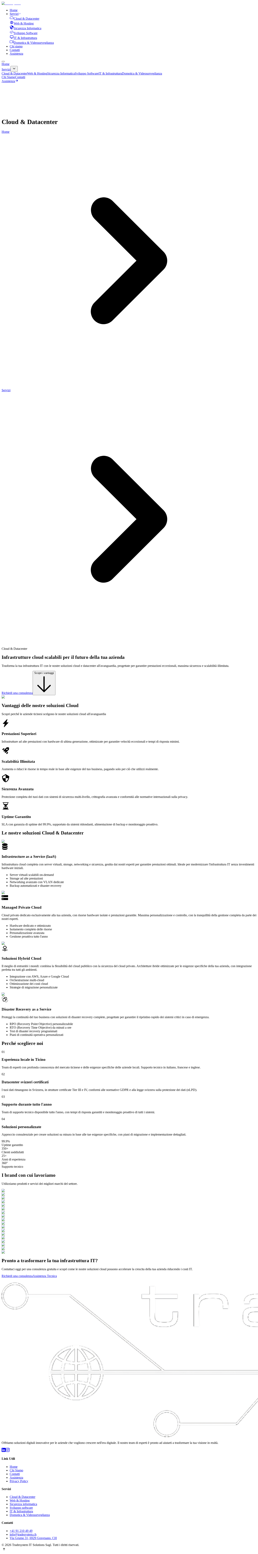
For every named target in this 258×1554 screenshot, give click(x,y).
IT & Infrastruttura (110, 73)
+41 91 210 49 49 (21, 1530)
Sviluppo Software (87, 73)
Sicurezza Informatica (61, 73)
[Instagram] (8, 1451)
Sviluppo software (21, 1507)
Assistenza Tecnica (45, 1276)
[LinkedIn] (4, 1451)
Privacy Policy (19, 1481)
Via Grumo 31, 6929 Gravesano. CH (33, 1538)
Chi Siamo (8, 77)
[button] (129, 1549)
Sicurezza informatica (23, 1504)
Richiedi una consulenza (17, 693)
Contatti (15, 50)
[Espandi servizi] (14, 69)
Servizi (14, 13)
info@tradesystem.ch (23, 1534)
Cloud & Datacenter (14, 73)
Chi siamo (16, 46)
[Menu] (3, 61)
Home (14, 10)
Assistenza (16, 53)
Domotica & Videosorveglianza (142, 73)
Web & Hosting (37, 73)
